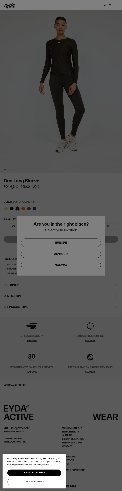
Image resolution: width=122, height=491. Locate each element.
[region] (34, 471)
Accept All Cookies (34, 472)
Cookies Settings (34, 482)
